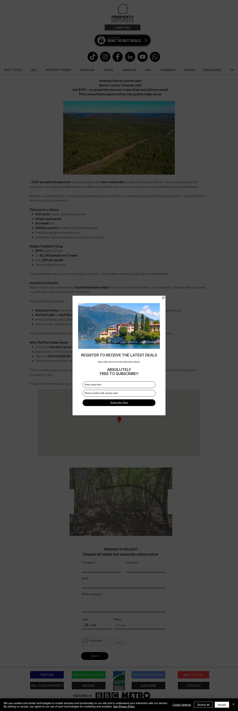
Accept (222, 705)
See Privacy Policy (124, 706)
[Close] (233, 704)
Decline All (203, 705)
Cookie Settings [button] (182, 705)
